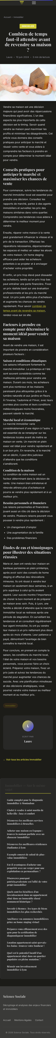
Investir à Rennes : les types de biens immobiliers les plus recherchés (27, 910)
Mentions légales (22, 1020)
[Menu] (34, 2)
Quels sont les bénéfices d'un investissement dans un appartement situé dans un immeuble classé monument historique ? (27, 896)
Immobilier (18, 17)
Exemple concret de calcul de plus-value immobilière (26, 856)
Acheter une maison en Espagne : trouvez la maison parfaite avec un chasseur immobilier (25, 834)
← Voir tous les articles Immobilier (22, 759)
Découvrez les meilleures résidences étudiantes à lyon (27, 846)
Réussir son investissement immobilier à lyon (22, 968)
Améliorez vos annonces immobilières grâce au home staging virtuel (28, 920)
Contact (39, 1020)
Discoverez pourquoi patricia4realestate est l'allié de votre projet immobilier (27, 881)
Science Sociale (14, 996)
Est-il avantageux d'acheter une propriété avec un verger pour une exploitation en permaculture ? (25, 868)
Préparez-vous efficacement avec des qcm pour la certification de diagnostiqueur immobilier (27, 932)
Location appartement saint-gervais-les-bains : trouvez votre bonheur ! (27, 944)
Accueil (7, 17)
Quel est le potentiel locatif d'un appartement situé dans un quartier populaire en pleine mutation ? (26, 956)
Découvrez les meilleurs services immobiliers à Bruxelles (25, 822)
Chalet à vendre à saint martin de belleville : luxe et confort (25, 812)
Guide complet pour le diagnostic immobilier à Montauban (25, 801)
